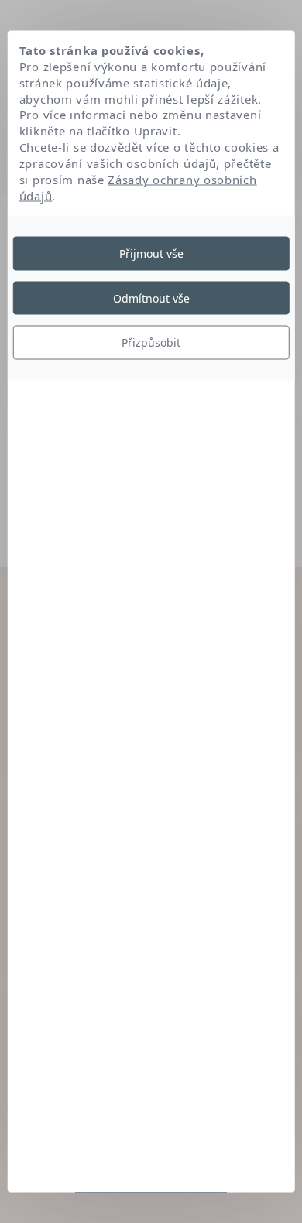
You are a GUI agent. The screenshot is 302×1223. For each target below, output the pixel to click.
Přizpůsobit (151, 342)
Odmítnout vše (151, 297)
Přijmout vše (151, 253)
